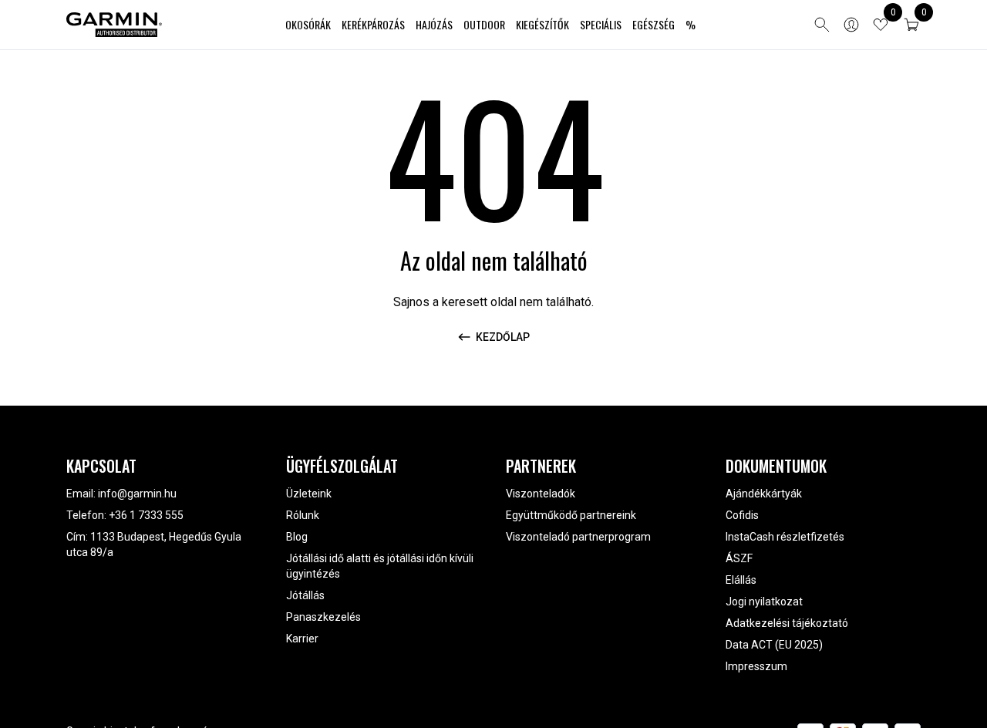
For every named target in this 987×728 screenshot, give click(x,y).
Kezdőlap (503, 337)
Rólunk (302, 515)
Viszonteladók (540, 493)
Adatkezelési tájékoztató (787, 623)
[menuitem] (308, 25)
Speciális (601, 24)
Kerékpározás (373, 24)
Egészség (653, 24)
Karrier (302, 638)
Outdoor (484, 24)
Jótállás (305, 595)
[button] (911, 24)
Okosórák (308, 24)
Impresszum (756, 666)
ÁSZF (739, 558)
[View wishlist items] (880, 24)
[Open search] (822, 24)
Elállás (741, 580)
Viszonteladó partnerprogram (578, 537)
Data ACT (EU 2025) (774, 645)
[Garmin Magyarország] (114, 24)
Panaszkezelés (323, 617)
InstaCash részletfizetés (785, 537)
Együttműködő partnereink (571, 515)
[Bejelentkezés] (851, 24)
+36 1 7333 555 (146, 515)
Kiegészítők (542, 24)
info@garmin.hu (137, 493)
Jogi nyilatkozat (764, 601)
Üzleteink (309, 493)
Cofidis (742, 515)
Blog (297, 537)
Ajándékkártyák (764, 493)
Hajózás (434, 24)
